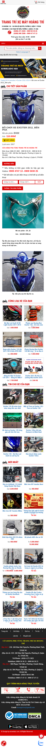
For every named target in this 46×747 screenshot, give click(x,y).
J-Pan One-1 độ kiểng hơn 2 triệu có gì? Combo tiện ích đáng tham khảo (12, 620)
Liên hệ (15, 636)
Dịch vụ (27, 631)
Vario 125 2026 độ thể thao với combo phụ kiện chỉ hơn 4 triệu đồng (34, 620)
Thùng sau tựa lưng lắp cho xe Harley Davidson (12, 593)
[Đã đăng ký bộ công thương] (16, 715)
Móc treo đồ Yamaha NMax (12, 511)
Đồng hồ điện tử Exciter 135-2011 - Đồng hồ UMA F (12, 377)
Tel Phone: (16, 658)
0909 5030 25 (31, 171)
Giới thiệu (16, 631)
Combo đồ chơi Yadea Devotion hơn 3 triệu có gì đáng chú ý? (33, 594)
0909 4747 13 (15, 171)
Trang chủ (4, 80)
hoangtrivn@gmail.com (26, 707)
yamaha (12, 80)
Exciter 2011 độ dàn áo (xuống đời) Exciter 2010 (33, 377)
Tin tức (37, 631)
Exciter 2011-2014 (23, 80)
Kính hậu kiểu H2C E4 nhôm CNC (12, 538)
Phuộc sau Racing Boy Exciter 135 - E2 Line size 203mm (34, 325)
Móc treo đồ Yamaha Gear (33, 484)
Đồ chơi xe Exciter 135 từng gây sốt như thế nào (12, 431)
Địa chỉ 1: (5, 647)
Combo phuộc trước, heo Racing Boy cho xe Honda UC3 (12, 568)
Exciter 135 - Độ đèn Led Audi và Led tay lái (12, 455)
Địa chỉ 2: (6, 664)
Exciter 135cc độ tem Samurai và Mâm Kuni (34, 431)
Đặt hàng (10, 140)
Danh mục (3, 3)
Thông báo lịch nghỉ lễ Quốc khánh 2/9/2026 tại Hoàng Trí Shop (34, 512)
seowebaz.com (14, 732)
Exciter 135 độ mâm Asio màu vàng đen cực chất (12, 407)
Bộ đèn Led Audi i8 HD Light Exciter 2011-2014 (12, 324)
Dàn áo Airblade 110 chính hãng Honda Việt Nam (12, 485)
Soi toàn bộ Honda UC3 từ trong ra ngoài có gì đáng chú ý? (33, 568)
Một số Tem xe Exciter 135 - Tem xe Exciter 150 (34, 407)
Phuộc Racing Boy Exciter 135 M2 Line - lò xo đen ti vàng (33, 351)
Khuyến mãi (27, 636)
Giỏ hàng (41, 2)
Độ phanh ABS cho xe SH (34, 537)
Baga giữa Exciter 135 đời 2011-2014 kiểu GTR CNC (12, 350)
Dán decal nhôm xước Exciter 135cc (33, 455)
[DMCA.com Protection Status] (34, 715)
